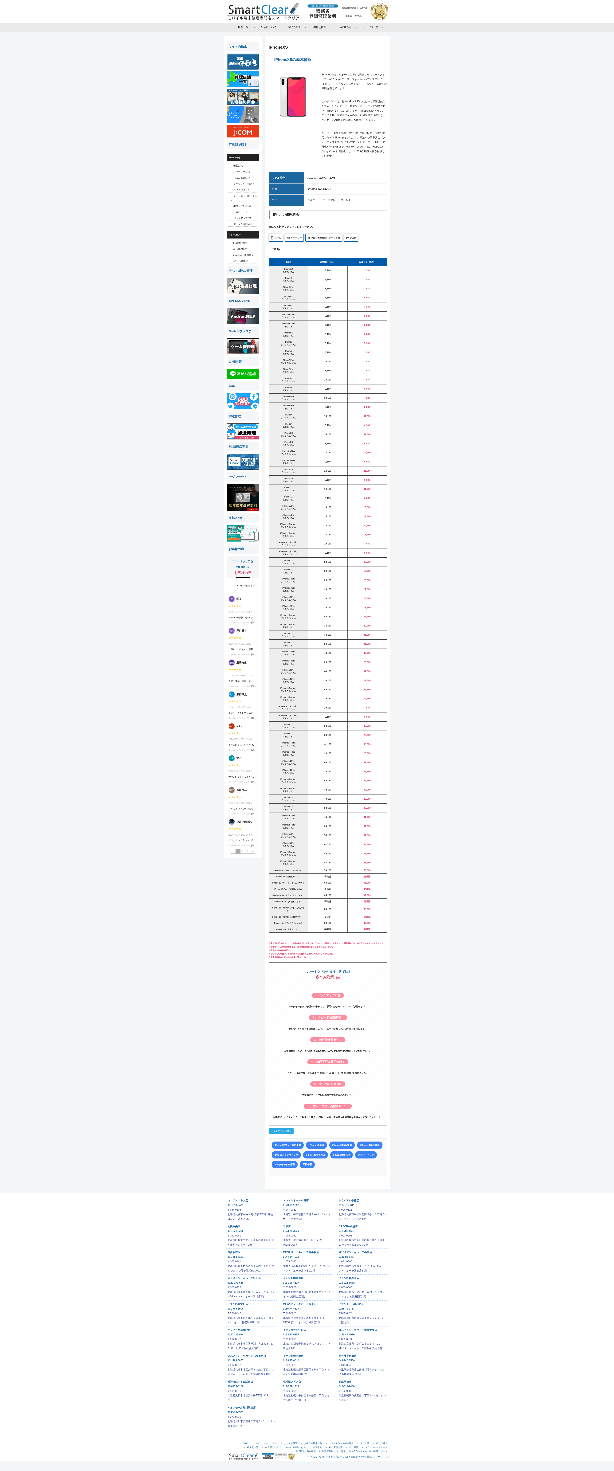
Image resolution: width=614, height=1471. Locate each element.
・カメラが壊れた (240, 190)
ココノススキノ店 (238, 1200)
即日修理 (307, 1164)
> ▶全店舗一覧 (333, 1447)
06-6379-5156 (236, 1386)
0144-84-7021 (291, 1257)
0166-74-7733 (347, 1308)
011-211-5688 (347, 1282)
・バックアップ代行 (241, 218)
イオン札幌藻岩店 (293, 1278)
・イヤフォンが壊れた (243, 184)
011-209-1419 (291, 1386)
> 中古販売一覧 (270, 1447)
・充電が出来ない (240, 177)
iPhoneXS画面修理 (370, 1145)
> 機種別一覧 (251, 1447)
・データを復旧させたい (244, 224)
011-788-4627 (347, 1231)
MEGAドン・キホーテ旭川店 (299, 1304)
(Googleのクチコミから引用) (239, 623)
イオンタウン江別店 (294, 1330)
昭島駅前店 (345, 1381)
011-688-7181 (236, 1257)
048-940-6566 (347, 1360)
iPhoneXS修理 (316, 1145)
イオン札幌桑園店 (349, 1278)
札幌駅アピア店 (292, 1381)
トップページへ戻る (281, 1131)
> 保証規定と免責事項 (304, 1451)
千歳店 (287, 1226)
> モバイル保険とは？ (294, 1447)
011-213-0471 (236, 1205)
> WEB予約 (315, 1447)
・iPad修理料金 (239, 242)
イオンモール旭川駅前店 (242, 1407)
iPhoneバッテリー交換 (286, 1155)
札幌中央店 (234, 1226)
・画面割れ (237, 165)
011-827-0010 (291, 1360)
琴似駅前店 (234, 1252)
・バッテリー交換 (240, 171)
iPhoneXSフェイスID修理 (288, 1145)
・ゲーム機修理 (239, 261)
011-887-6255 (291, 1334)
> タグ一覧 (363, 1443)
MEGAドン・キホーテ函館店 (355, 1252)
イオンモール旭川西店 (351, 1304)
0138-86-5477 (347, 1257)
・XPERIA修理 (239, 248)
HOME (244, 1443)
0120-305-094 (236, 1334)
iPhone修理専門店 (315, 1155)
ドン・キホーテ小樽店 (296, 1200)
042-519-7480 (347, 1386)
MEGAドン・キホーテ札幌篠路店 (247, 1355)
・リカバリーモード (241, 212)
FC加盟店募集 (326, 1451)
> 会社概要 (352, 1447)
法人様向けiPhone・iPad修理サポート (368, 1451)
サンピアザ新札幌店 (239, 1330)
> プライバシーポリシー (374, 1447)
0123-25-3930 (291, 1231)
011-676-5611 (347, 1205)
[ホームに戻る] (307, 11)
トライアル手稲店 (349, 1200)
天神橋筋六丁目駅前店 (240, 1381)
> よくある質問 (288, 1443)
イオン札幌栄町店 (238, 1304)
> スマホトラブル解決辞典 (339, 1443)
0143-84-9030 (347, 1334)
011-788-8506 (236, 1308)
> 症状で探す (380, 1443)
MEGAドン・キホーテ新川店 (244, 1278)
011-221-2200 (236, 1231)
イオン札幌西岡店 (293, 1355)
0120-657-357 (291, 1205)
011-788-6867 (236, 1360)
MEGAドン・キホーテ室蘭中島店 (358, 1330)
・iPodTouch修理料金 (242, 255)
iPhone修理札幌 (341, 1155)
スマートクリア (366, 1155)
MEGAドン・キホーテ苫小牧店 (301, 1252)
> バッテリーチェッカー (264, 1443)
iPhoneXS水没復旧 (342, 1145)
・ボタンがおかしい (241, 205)
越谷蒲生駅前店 (348, 1355)
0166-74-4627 (291, 1308)
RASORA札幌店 (348, 1226)
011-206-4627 (291, 1282)
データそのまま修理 (285, 1164)
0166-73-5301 (236, 1412)
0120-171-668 (236, 1282)
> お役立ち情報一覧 (311, 1443)
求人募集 (341, 1451)
